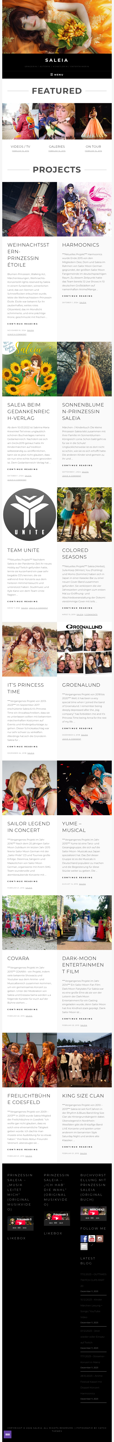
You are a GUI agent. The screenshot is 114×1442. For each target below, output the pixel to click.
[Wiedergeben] (11, 1227)
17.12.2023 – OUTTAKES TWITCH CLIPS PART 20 (93, 1280)
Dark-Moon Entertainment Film (83, 965)
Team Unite (23, 550)
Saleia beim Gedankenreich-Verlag (28, 411)
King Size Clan (83, 1096)
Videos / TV (20, 146)
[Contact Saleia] (84, 1246)
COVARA (18, 958)
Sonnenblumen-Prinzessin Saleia (83, 411)
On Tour (93, 146)
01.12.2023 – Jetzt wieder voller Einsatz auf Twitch (92, 1336)
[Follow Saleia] (84, 1238)
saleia (30, 330)
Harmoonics (80, 245)
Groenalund (81, 685)
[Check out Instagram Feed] (99, 1238)
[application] (20, 1223)
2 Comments (91, 614)
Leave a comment (16, 334)
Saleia (57, 60)
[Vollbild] (31, 1227)
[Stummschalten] (28, 1227)
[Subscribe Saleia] (91, 1238)
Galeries (57, 146)
